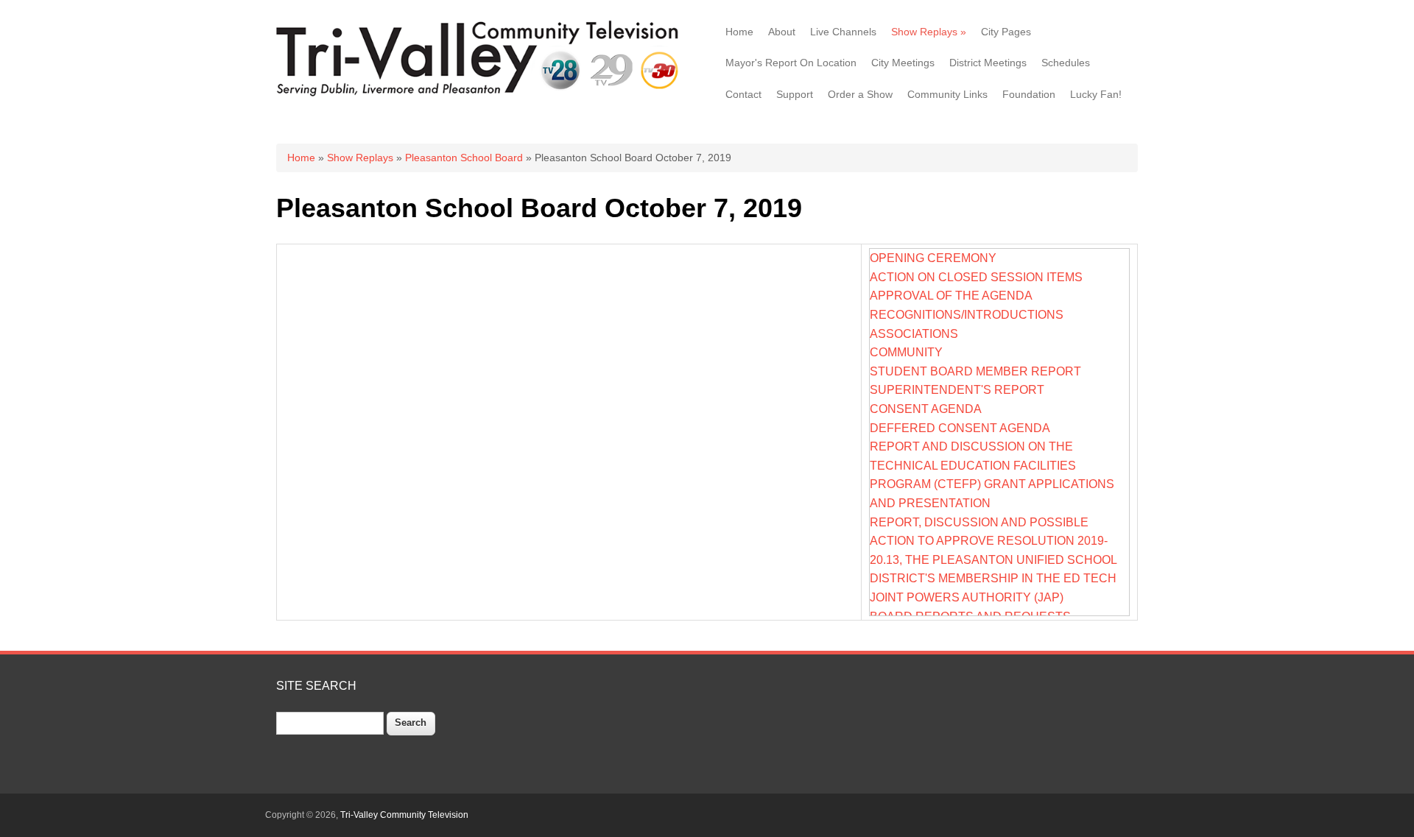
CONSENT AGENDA (926, 409)
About (781, 32)
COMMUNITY (906, 352)
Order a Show (860, 94)
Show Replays (928, 32)
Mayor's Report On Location (791, 62)
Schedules (1065, 62)
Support (794, 94)
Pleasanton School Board (464, 157)
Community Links (947, 94)
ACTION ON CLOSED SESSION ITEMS (976, 277)
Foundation (1028, 94)
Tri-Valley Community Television (404, 815)
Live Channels (843, 32)
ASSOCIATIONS (914, 334)
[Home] (480, 95)
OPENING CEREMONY (933, 258)
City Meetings (903, 62)
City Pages (1006, 32)
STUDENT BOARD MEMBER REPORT (975, 371)
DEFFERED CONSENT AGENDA (960, 428)
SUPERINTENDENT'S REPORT (957, 390)
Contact (743, 94)
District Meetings (988, 62)
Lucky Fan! (1096, 94)
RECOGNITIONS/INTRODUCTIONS (966, 314)
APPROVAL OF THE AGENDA (951, 295)
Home (739, 32)
